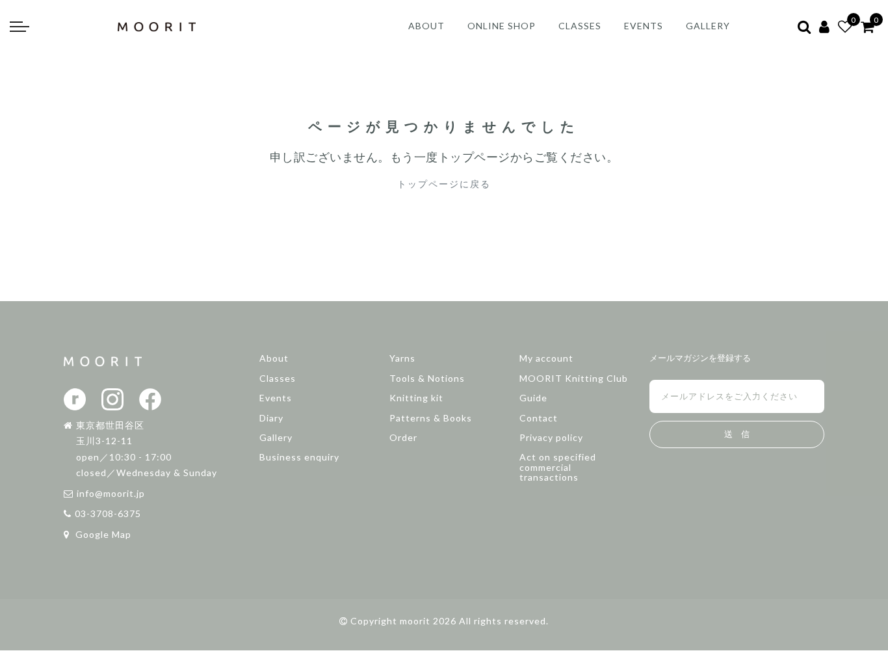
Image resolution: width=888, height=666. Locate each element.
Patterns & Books (430, 417)
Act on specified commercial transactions (557, 467)
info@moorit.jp (111, 493)
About (274, 358)
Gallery (276, 437)
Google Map (102, 534)
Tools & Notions (427, 378)
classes (579, 25)
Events (275, 397)
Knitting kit (416, 397)
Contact (538, 417)
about (426, 25)
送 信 (737, 434)
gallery (708, 25)
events (643, 25)
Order (403, 437)
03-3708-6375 (108, 513)
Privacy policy (551, 437)
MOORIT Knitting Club (573, 378)
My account (546, 358)
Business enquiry (299, 456)
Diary (271, 417)
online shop (501, 25)
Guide (533, 397)
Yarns (402, 358)
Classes (277, 378)
